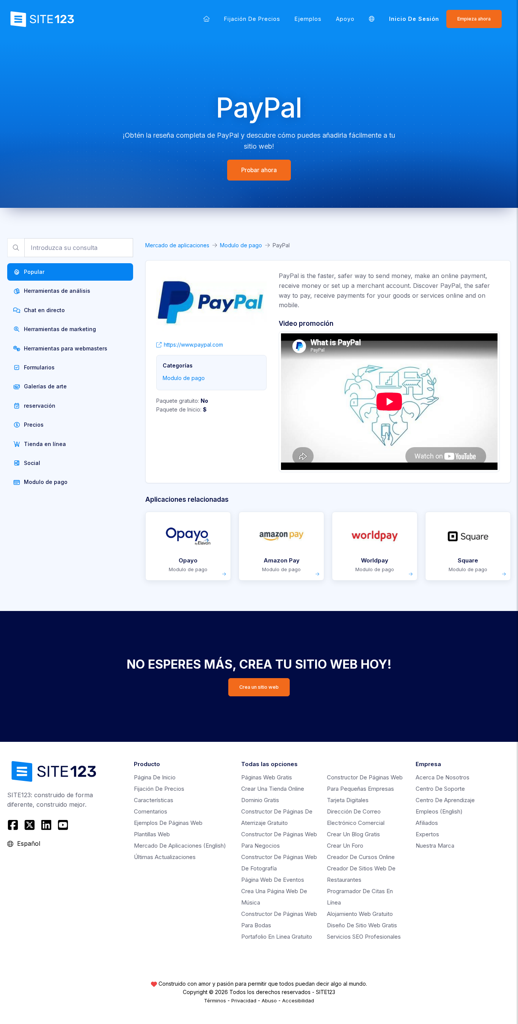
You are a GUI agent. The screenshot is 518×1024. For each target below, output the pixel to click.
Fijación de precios (252, 19)
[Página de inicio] (206, 19)
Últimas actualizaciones (165, 857)
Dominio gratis (260, 800)
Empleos (439, 811)
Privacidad (243, 1000)
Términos (215, 1000)
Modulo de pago (241, 245)
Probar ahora (259, 170)
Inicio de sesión (414, 19)
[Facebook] (13, 824)
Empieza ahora (474, 19)
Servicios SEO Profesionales (364, 936)
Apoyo (345, 19)
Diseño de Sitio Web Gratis (362, 925)
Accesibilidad (298, 1000)
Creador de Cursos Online (361, 857)
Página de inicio (155, 777)
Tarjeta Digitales (348, 800)
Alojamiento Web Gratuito (360, 913)
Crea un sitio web (259, 687)
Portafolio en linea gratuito (276, 936)
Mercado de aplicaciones (177, 245)
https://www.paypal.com (193, 344)
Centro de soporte (440, 788)
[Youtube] (63, 824)
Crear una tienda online (272, 788)
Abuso (269, 1000)
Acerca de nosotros (442, 777)
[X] (29, 824)
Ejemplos (308, 19)
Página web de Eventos (272, 879)
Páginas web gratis (266, 777)
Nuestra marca (435, 845)
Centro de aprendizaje (445, 800)
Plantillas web (152, 834)
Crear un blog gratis (353, 834)
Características (153, 800)
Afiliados (427, 822)
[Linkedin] (46, 824)
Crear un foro (345, 845)
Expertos (427, 834)
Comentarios (150, 811)
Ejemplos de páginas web (168, 822)
